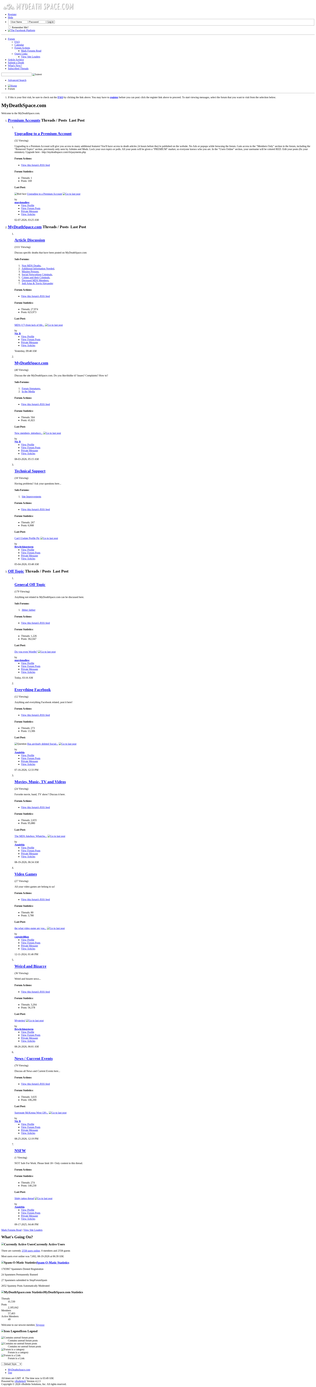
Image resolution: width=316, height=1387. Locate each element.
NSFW (20, 1150)
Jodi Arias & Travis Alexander (37, 283)
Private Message (29, 211)
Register (12, 14)
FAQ (17, 41)
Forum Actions (22, 47)
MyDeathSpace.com (25, 227)
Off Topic (16, 571)
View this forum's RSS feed (35, 165)
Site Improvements (31, 496)
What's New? (15, 65)
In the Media (28, 391)
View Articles (28, 214)
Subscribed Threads (18, 68)
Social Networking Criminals (37, 274)
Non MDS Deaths (31, 265)
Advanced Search (17, 80)
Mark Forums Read (31, 50)
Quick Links (20, 53)
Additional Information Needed (38, 268)
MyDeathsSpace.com (19, 1369)
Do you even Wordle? (25, 651)
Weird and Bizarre (30, 966)
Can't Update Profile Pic (27, 538)
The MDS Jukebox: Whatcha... (30, 836)
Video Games (25, 874)
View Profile (27, 205)
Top (10, 1372)
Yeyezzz (40, 1324)
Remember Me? (19, 27)
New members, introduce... (28, 433)
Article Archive (16, 59)
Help (10, 17)
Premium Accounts (24, 120)
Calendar (19, 44)
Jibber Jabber (28, 610)
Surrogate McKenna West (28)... (31, 1112)
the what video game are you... (30, 928)
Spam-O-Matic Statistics (53, 1262)
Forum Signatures (31, 388)
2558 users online (31, 1250)
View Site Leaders (30, 56)
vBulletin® (20, 1381)
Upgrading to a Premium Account (43, 133)
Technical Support (29, 471)
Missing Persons (30, 271)
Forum (11, 39)
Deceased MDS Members (35, 280)
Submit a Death (16, 62)
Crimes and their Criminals (36, 277)
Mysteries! (19, 1020)
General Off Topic (29, 584)
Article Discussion (29, 240)
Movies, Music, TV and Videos (40, 782)
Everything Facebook (32, 689)
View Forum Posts (30, 208)
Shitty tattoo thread (24, 1198)
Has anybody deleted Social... (42, 743)
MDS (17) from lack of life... (29, 325)
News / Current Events (33, 1058)
